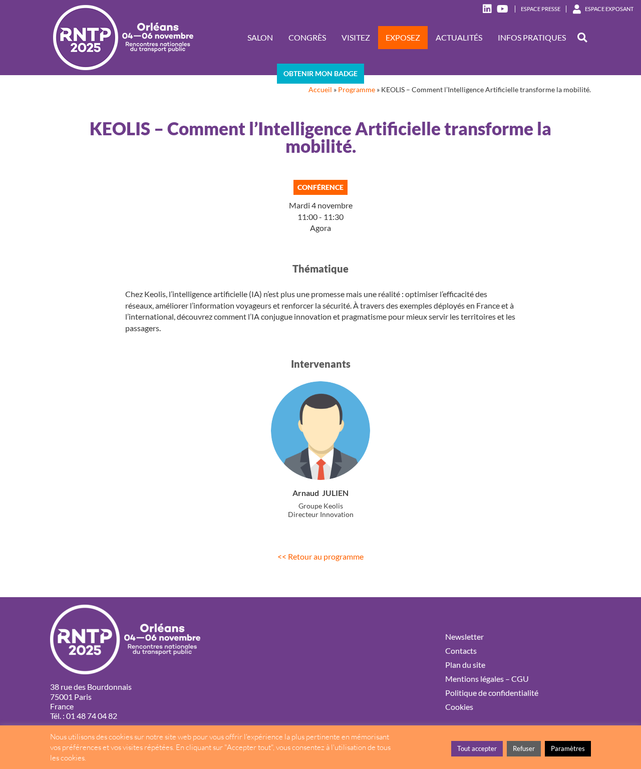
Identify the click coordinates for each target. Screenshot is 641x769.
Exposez (403, 37)
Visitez (356, 37)
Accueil (320, 90)
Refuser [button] (524, 748)
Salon (260, 37)
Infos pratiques (532, 37)
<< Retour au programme (320, 556)
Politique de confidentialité (491, 692)
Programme (356, 90)
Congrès (307, 37)
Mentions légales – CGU (487, 678)
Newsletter (464, 636)
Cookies (459, 706)
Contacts (461, 650)
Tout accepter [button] (477, 748)
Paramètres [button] (568, 748)
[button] (582, 38)
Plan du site (465, 664)
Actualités (459, 37)
